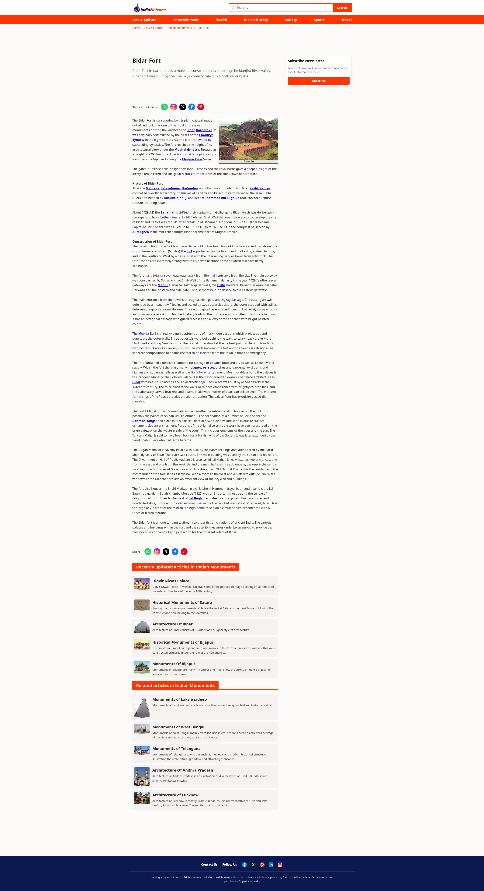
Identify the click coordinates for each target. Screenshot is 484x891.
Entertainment (186, 20)
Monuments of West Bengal (178, 727)
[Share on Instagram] (173, 107)
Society (291, 20)
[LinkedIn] (271, 865)
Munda (143, 333)
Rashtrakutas (260, 188)
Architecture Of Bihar (172, 624)
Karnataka (204, 130)
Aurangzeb (140, 232)
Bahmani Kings (144, 421)
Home (136, 28)
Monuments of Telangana (176, 748)
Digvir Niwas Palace (170, 580)
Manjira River (192, 159)
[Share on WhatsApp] (164, 107)
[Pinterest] (262, 865)
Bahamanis (169, 212)
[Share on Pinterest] (200, 107)
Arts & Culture (144, 20)
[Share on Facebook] (191, 107)
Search (342, 7)
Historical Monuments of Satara (182, 602)
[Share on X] (182, 107)
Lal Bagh (195, 498)
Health (221, 20)
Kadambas (190, 188)
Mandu (163, 285)
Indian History (256, 20)
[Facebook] (244, 865)
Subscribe (319, 80)
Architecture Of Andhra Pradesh (182, 770)
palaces (208, 367)
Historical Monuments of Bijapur (182, 642)
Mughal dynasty (187, 149)
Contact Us (209, 864)
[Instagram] (280, 865)
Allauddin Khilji (175, 198)
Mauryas (152, 188)
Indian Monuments (180, 28)
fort (189, 251)
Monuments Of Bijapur (173, 663)
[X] (253, 865)
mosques (194, 367)
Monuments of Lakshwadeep (179, 699)
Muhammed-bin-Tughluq (220, 198)
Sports (319, 20)
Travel (346, 20)
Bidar (190, 130)
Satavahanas (171, 188)
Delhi (221, 285)
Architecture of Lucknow (175, 794)
